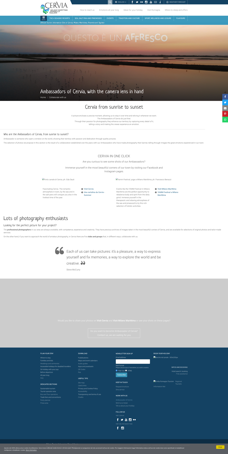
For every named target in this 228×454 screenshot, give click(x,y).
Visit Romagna (153, 10)
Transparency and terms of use (89, 394)
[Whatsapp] (225, 119)
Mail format (132, 367)
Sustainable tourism (47, 389)
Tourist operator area (48, 391)
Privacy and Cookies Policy (88, 389)
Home (43, 97)
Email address (121, 357)
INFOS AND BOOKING (179, 367)
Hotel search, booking (180, 371)
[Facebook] (225, 97)
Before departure (46, 372)
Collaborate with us (57, 97)
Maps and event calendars (87, 361)
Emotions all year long (109, 10)
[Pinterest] (225, 114)
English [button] (121, 2)
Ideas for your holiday (133, 10)
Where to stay (45, 358)
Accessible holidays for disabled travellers (55, 366)
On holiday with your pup (49, 369)
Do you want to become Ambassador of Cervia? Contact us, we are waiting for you (114, 333)
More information (31, 450)
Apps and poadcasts (85, 366)
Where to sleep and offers (176, 10)
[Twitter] (225, 102)
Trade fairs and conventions (50, 397)
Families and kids (46, 361)
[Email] (225, 108)
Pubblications (83, 358)
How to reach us (87, 10)
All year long (44, 375)
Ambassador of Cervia (124, 400)
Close (220, 447)
